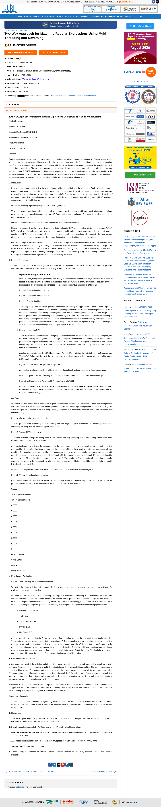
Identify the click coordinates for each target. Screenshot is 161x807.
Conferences (96, 16)
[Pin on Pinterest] (63, 765)
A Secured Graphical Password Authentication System (31, 772)
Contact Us (130, 16)
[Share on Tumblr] (71, 765)
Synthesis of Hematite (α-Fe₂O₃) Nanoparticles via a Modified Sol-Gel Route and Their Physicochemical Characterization (139, 278)
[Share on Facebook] (50, 765)
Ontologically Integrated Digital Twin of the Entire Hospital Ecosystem (140, 251)
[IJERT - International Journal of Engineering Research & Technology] (9, 8)
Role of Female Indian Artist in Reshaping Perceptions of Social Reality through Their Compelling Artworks (140, 354)
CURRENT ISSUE (133, 72)
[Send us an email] (157, 2)
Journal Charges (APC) (141, 175)
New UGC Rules (139, 82)
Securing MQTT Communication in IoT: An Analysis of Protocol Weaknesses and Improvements (139, 339)
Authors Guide (71, 16)
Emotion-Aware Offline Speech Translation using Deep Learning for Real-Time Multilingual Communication (140, 312)
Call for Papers (48, 16)
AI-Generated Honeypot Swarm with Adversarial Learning (138, 325)
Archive (84, 16)
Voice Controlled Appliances (101, 772)
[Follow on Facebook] (153, 2)
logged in (22, 787)
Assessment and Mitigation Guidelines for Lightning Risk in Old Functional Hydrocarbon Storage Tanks (140, 291)
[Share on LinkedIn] (67, 765)
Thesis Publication (113, 16)
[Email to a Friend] (58, 765)
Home (20, 16)
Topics (60, 16)
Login (139, 16)
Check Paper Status (142, 26)
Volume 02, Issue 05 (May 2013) (15, 30)
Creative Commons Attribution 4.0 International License (73, 96)
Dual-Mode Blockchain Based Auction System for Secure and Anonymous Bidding (140, 368)
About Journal (30, 16)
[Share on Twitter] (54, 765)
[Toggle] (6, 104)
